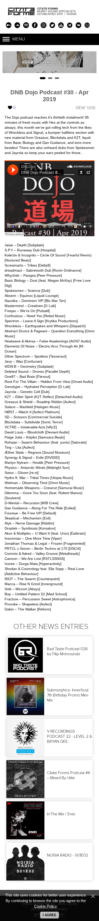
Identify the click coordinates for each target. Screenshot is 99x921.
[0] (10, 103)
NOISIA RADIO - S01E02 (67, 855)
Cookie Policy (45, 906)
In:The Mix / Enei (61, 814)
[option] (49, 62)
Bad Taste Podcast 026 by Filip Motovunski (67, 651)
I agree (49, 915)
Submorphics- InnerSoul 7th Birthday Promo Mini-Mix (68, 695)
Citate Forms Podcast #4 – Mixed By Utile (68, 775)
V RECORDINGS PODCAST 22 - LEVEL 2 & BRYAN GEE (69, 736)
